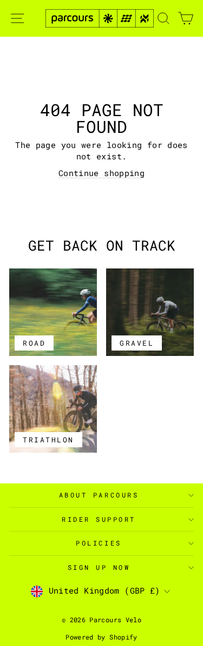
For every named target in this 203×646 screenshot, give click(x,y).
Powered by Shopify (101, 636)
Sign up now (99, 567)
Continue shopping (101, 173)
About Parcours (99, 495)
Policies (98, 543)
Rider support (99, 519)
